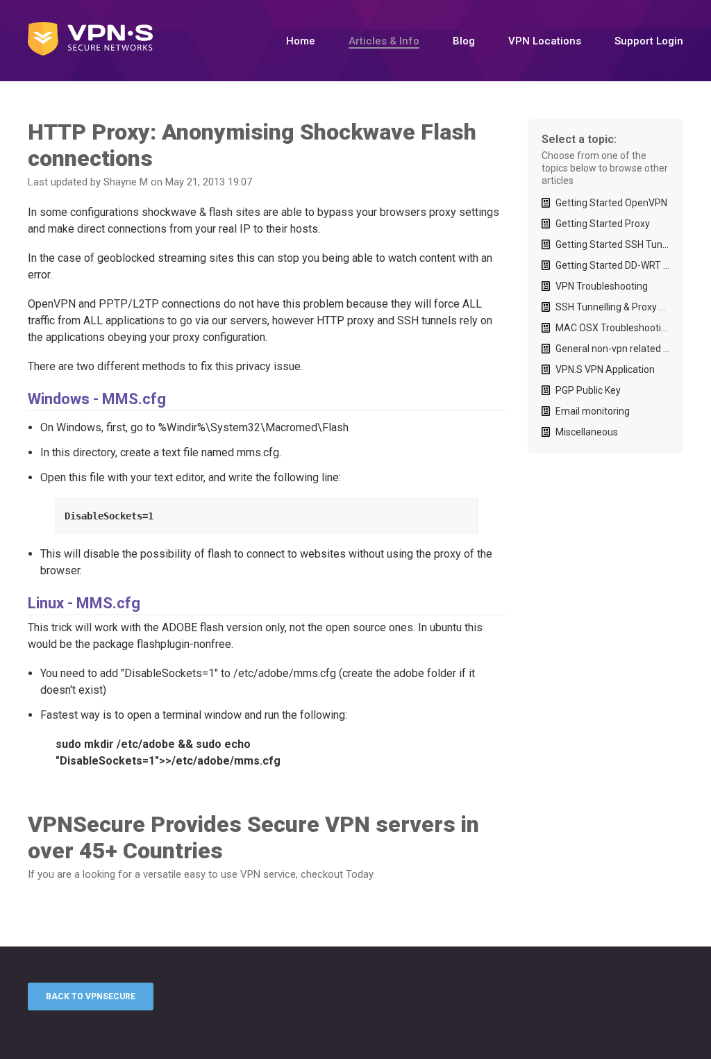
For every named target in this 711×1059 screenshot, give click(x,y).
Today (360, 874)
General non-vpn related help (612, 348)
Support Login (648, 41)
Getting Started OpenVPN (611, 202)
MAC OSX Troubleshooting (612, 327)
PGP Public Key (588, 390)
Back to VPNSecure (90, 996)
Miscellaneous (586, 431)
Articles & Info (384, 41)
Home (300, 41)
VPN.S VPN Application (605, 369)
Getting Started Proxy (602, 223)
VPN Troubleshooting (601, 286)
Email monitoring (592, 411)
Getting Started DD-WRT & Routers (612, 265)
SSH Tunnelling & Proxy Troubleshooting (612, 306)
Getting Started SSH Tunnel (612, 244)
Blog (464, 41)
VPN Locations (544, 41)
